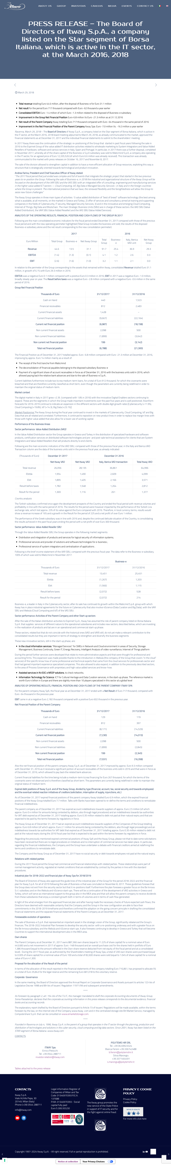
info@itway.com (23, 1110)
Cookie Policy (129, 1102)
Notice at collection (68, 1161)
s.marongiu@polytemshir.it (120, 1062)
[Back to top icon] (153, 1151)
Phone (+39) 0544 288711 (28, 1104)
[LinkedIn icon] (144, 1151)
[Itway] (15, 6)
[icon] (146, 1151)
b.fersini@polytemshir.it (121, 1052)
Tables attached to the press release (32, 1068)
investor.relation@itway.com (50, 1057)
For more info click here (134, 1118)
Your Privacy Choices (93, 1161)
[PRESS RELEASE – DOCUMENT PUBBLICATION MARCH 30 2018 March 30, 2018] (168, 1154)
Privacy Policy (130, 1099)
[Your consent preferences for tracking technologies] (4, 1160)
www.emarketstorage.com (75, 1014)
